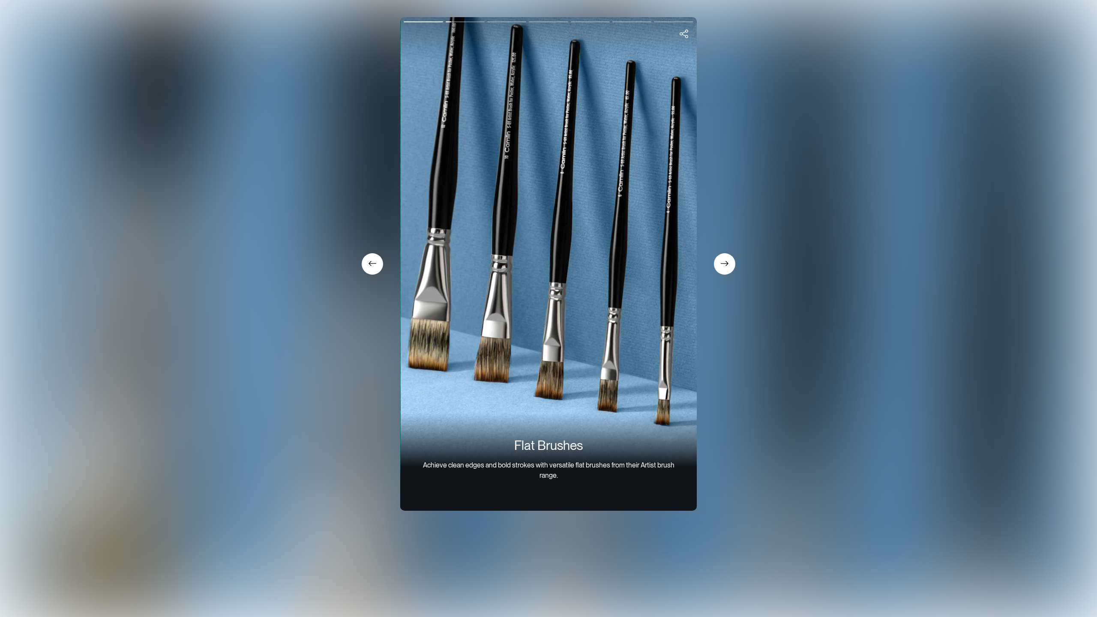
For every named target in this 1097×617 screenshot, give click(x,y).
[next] (724, 264)
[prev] (684, 34)
